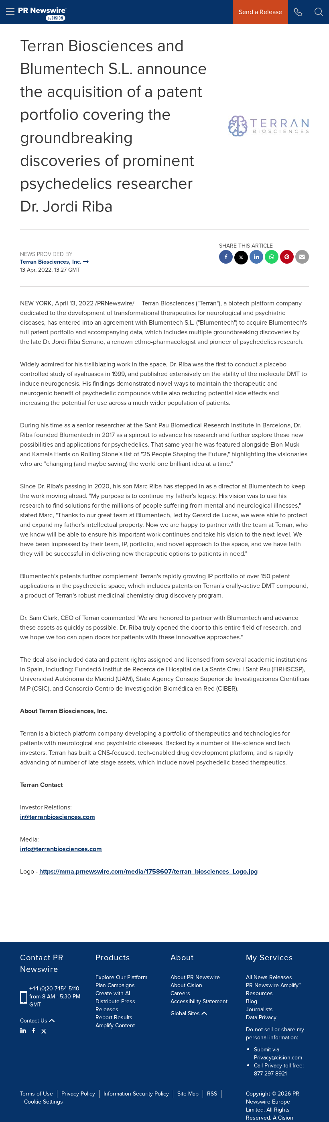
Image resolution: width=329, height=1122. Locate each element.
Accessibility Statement (199, 1001)
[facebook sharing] (226, 258)
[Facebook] (33, 1031)
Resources (259, 993)
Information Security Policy (136, 1093)
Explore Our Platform (121, 977)
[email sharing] (302, 258)
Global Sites (186, 1014)
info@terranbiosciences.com (61, 849)
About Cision (186, 985)
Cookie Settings (43, 1102)
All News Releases (269, 977)
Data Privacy (261, 1017)
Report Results (113, 1017)
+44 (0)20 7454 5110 (54, 988)
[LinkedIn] (24, 1031)
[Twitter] (44, 1031)
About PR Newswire (195, 977)
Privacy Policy (78, 1093)
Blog (251, 1001)
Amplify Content (115, 1025)
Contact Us (34, 1021)
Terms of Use (36, 1093)
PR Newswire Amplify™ (273, 985)
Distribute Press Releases (115, 1005)
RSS (212, 1093)
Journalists (259, 1009)
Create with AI (112, 993)
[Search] (319, 12)
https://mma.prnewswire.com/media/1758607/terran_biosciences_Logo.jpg (148, 871)
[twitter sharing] (241, 258)
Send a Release (260, 11)
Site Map (188, 1093)
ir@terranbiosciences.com (57, 816)
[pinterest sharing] (287, 258)
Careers (180, 993)
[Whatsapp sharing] (271, 258)
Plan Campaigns (115, 985)
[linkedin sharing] (256, 258)
